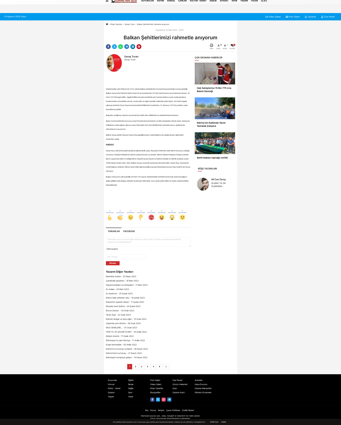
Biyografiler (155, 392)
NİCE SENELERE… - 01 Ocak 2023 (121, 327)
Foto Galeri (294, 16)
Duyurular (112, 380)
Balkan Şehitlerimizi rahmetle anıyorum (153, 24)
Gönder (112, 263)
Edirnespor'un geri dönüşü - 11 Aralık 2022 (125, 340)
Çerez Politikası (173, 410)
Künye (153, 410)
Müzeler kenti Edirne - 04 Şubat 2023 (123, 306)
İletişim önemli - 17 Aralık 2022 (120, 336)
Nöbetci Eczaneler (203, 392)
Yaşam (111, 396)
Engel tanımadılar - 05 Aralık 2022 (121, 344)
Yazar (130, 396)
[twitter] (114, 46)
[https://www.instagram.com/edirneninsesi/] (164, 400)
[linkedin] (132, 46)
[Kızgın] (151, 213)
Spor (130, 392)
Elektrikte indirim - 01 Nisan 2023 (121, 276)
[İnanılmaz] (172, 213)
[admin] (169, 400)
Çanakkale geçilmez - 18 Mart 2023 (122, 281)
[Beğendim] (110, 213)
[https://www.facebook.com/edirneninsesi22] (152, 400)
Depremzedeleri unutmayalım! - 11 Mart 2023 (126, 285)
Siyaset (111, 392)
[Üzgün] (182, 213)
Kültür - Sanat (114, 388)
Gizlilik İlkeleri (188, 410)
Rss (147, 410)
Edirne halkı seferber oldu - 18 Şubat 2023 (125, 298)
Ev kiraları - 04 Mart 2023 (117, 289)
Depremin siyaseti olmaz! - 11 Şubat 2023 (125, 302)
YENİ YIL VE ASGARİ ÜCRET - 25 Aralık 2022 (126, 332)
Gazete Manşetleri (203, 388)
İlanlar (130, 384)
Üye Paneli (329, 16)
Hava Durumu (201, 384)
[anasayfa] (107, 24)
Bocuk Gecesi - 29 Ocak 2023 (120, 310)
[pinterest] (139, 46)
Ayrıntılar (214, 422)
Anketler (198, 380)
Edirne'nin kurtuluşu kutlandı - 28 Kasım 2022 (127, 349)
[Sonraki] (166, 366)
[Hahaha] (162, 213)
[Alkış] (120, 213)
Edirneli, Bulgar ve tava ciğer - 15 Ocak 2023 (126, 319)
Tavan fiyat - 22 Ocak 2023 (118, 315)
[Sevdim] (130, 213)
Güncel (111, 384)
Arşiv (174, 388)
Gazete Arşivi (178, 392)
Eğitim (131, 380)
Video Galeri (274, 16)
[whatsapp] (120, 46)
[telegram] (126, 46)
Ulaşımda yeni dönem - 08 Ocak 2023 (123, 323)
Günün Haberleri (180, 384)
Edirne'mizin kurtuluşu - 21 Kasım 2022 (124, 353)
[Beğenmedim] (141, 213)
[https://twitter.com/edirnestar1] (158, 400)
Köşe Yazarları (116, 24)
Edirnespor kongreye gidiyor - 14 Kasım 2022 (126, 357)
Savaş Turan (130, 24)
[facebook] (108, 46)
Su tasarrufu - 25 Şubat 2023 (119, 293)
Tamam (223, 422)
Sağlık (130, 388)
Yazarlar (311, 16)
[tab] (113, 231)
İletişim (161, 410)
